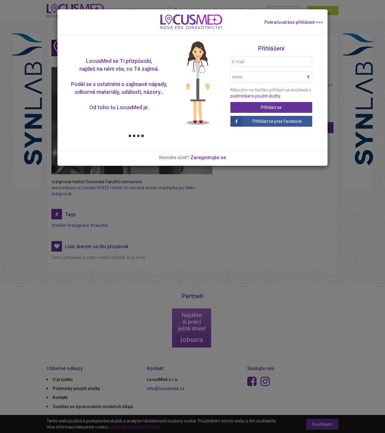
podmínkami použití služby (255, 96)
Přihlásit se (271, 107)
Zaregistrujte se (208, 157)
